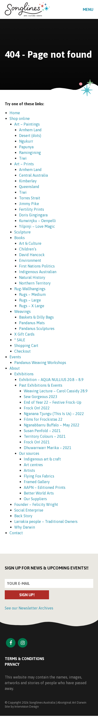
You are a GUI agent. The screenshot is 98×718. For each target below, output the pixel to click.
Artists (29, 470)
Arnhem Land (30, 130)
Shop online (20, 118)
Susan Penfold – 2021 (42, 431)
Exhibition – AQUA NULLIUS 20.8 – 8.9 (51, 379)
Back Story (23, 516)
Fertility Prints (31, 209)
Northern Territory (35, 283)
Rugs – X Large (31, 306)
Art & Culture (30, 243)
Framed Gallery (37, 482)
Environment (30, 260)
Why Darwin (24, 527)
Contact (16, 533)
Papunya (26, 147)
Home (15, 113)
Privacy (12, 664)
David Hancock (32, 255)
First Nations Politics (37, 266)
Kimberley (28, 181)
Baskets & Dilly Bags (36, 317)
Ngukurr (26, 141)
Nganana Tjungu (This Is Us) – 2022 (54, 414)
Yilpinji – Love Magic (37, 226)
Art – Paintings (27, 124)
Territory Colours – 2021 (45, 436)
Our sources (29, 453)
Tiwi (23, 158)
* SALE (19, 340)
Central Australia (33, 175)
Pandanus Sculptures (36, 328)
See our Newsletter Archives (29, 608)
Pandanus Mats (32, 323)
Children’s (27, 249)
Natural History (32, 277)
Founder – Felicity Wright (36, 504)
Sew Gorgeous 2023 (40, 396)
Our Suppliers (35, 499)
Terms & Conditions (24, 659)
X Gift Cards (24, 334)
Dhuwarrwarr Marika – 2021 (47, 448)
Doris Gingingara (33, 215)
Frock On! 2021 (37, 442)
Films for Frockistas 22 (43, 419)
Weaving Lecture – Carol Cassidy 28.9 (56, 391)
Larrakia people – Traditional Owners (46, 521)
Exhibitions (24, 374)
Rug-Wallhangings (29, 289)
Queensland (29, 186)
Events (15, 357)
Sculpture (22, 232)
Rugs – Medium (32, 294)
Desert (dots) (30, 135)
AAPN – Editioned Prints (44, 487)
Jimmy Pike (29, 203)
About (15, 368)
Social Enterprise (28, 510)
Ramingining (30, 152)
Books (19, 238)
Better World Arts (39, 493)
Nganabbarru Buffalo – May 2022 (51, 425)
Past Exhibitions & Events (40, 385)
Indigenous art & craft (42, 459)
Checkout (22, 351)
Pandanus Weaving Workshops (40, 362)
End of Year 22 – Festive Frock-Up (52, 402)
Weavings (22, 311)
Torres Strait (29, 198)
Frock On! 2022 (37, 408)
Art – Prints (24, 164)
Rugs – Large (30, 300)
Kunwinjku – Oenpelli (37, 221)
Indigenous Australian (37, 272)
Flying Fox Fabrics (39, 476)
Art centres (33, 465)
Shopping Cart (26, 345)
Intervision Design (27, 706)
